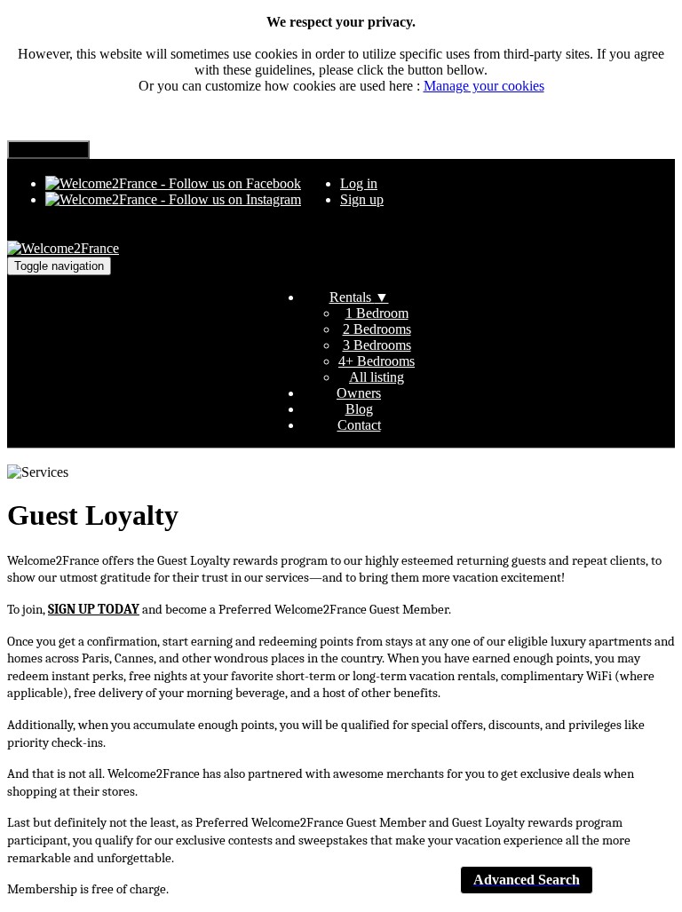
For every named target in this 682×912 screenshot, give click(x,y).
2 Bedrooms (377, 329)
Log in (358, 183)
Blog (359, 408)
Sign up (362, 199)
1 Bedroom (376, 313)
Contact (359, 424)
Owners (359, 392)
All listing (376, 377)
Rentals (359, 297)
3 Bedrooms (377, 345)
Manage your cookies (484, 85)
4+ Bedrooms (376, 361)
